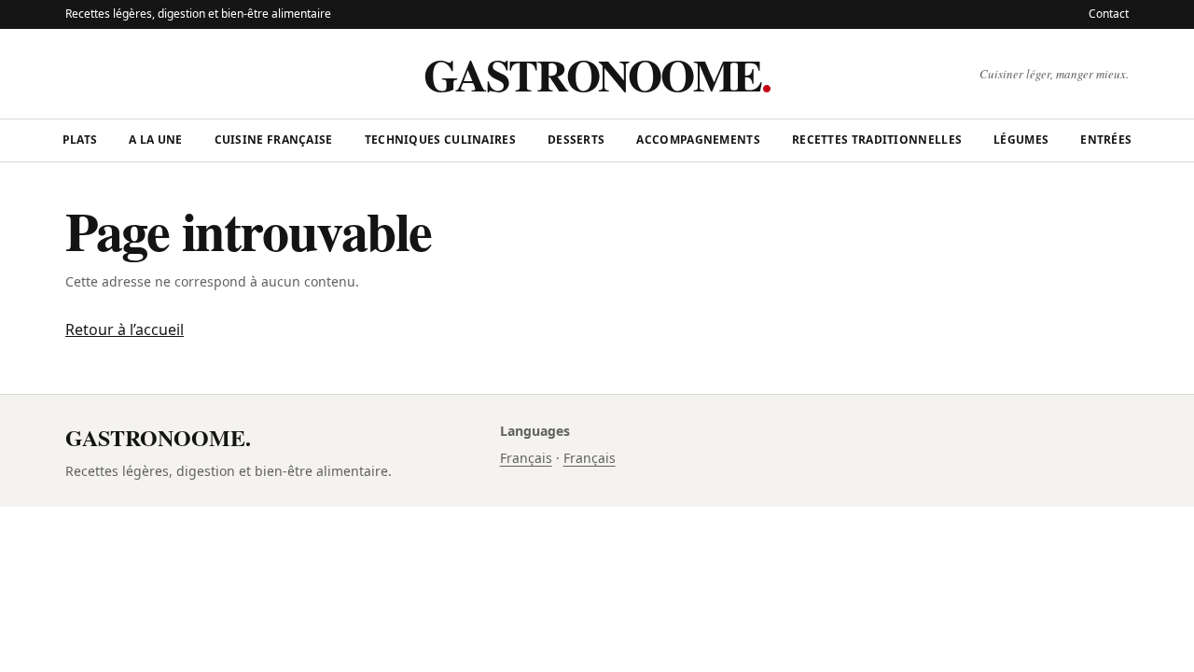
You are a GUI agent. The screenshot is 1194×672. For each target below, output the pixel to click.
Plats (80, 139)
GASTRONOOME (596, 73)
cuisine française (274, 139)
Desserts (576, 139)
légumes (1020, 139)
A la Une (155, 139)
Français (526, 458)
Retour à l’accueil (124, 329)
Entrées (1106, 139)
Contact (1109, 13)
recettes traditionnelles (877, 139)
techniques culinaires (440, 139)
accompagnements (698, 139)
